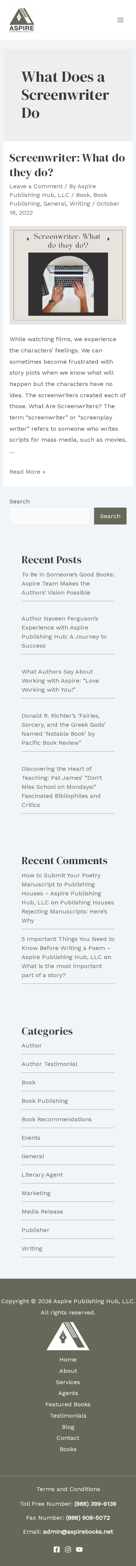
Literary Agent (42, 1174)
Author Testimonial (49, 1063)
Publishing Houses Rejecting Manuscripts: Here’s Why (68, 911)
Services (68, 1382)
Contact (68, 1437)
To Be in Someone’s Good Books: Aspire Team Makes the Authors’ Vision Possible (68, 583)
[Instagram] (68, 1549)
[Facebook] (56, 1549)
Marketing (36, 1193)
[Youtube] (79, 1549)
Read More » (27, 471)
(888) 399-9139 (95, 1503)
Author (32, 1045)
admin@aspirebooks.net (78, 1531)
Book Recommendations (57, 1119)
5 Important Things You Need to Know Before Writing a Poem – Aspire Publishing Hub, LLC (68, 948)
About (68, 1370)
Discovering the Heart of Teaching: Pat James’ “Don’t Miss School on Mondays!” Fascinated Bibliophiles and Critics (62, 786)
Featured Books (68, 1404)
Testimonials (68, 1415)
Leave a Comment (36, 186)
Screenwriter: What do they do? (67, 165)
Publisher (35, 1230)
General (54, 203)
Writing (80, 203)
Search (19, 501)
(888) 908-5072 (88, 1517)
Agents (68, 1393)
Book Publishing (45, 1100)
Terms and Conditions (68, 1489)
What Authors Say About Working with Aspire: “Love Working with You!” (60, 680)
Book (83, 194)
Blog (68, 1426)
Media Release (42, 1211)
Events (31, 1137)
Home (68, 1359)
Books (68, 1449)
